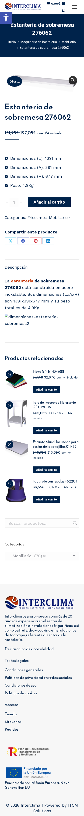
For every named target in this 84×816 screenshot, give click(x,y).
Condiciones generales (24, 669)
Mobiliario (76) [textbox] (27, 555)
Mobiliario (58, 217)
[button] (6, 18)
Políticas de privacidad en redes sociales (38, 677)
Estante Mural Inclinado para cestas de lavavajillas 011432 (56, 444)
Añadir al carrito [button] (46, 389)
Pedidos (11, 729)
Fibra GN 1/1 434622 (48, 371)
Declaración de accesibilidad (29, 649)
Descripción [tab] (16, 267)
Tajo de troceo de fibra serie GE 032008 (54, 405)
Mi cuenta (13, 721)
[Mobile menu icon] (74, 7)
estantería (22, 280)
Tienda (11, 714)
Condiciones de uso (20, 685)
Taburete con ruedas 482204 (55, 481)
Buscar (74, 523)
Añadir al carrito (49, 202)
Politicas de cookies (21, 693)
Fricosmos (37, 217)
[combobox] (42, 555)
